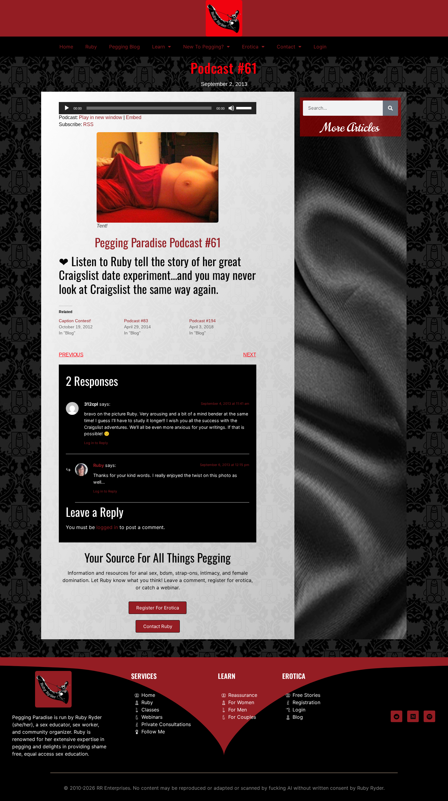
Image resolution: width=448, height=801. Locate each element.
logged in (107, 527)
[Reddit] (396, 716)
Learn (158, 47)
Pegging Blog (124, 47)
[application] (157, 108)
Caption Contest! (75, 320)
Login (320, 47)
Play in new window (100, 117)
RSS (88, 124)
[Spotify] (429, 716)
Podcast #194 (202, 320)
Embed (133, 117)
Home (66, 47)
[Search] (390, 108)
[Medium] (413, 716)
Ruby (91, 47)
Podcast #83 (136, 320)
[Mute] (231, 108)
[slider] (244, 107)
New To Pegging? (203, 47)
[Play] (67, 108)
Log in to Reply (96, 443)
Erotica (250, 47)
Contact (286, 47)
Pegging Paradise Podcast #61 (158, 242)
